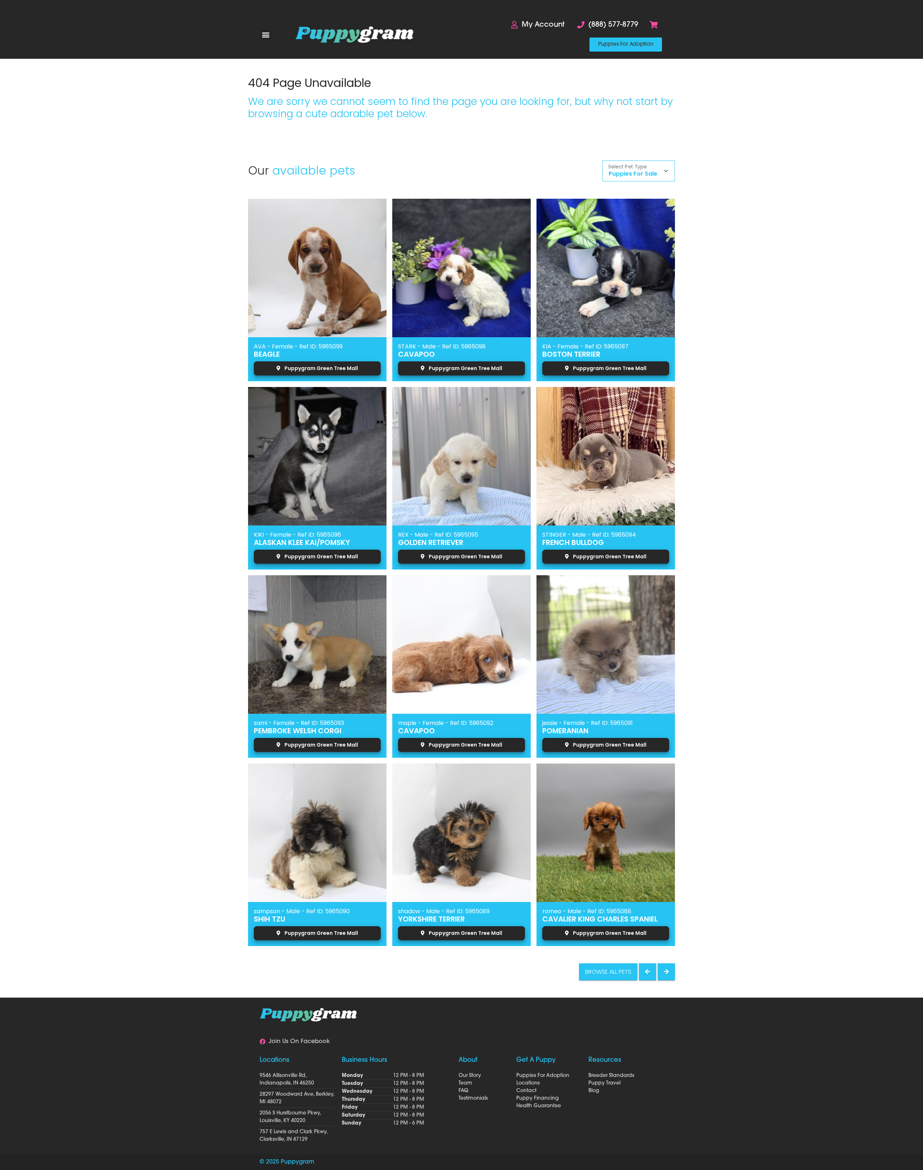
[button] (265, 35)
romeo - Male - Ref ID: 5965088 (586, 911)
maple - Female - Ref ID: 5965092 (445, 723)
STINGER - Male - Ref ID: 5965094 (589, 535)
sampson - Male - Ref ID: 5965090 (302, 911)
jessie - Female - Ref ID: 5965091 (587, 723)
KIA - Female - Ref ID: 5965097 (585, 346)
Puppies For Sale (633, 174)
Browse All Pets (608, 972)
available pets (313, 170)
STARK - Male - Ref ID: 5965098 (442, 346)
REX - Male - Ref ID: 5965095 (438, 535)
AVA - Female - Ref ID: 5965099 (298, 346)
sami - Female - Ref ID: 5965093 (299, 723)
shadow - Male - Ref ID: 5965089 (444, 911)
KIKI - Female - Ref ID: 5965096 (297, 535)
